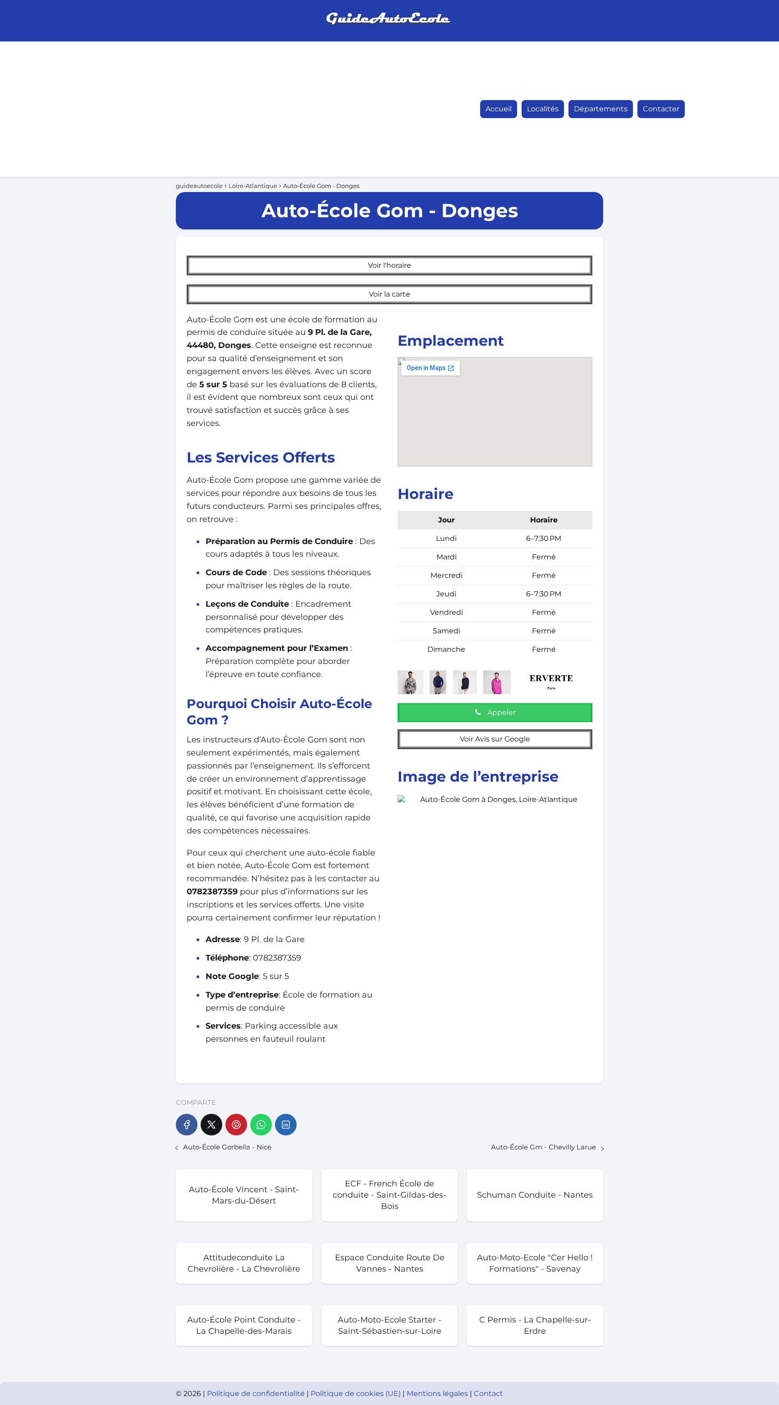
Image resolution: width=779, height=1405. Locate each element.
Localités (543, 109)
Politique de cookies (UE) (357, 1393)
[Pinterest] (236, 1124)
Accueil (499, 109)
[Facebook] (186, 1124)
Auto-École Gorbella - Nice (227, 1147)
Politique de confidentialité (257, 1393)
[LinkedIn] (286, 1124)
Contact (488, 1393)
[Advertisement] (193, 109)
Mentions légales (438, 1393)
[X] (211, 1124)
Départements (601, 109)
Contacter (661, 109)
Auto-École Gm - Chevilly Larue (543, 1147)
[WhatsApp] (261, 1124)
